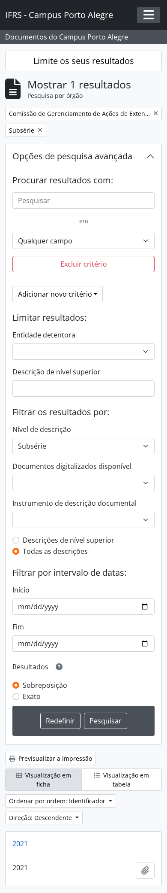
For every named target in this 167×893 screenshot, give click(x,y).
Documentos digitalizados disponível (71, 466)
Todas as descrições (55, 551)
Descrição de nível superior (56, 372)
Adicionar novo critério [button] (55, 294)
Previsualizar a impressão (54, 758)
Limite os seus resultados (83, 61)
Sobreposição (45, 685)
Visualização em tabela (125, 779)
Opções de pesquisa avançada (72, 156)
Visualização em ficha (47, 779)
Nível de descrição (41, 429)
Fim (18, 627)
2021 (20, 843)
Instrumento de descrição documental (74, 503)
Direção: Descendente (41, 818)
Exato (32, 696)
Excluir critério (83, 264)
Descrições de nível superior (68, 540)
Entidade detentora (43, 335)
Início (21, 590)
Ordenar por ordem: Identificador (58, 801)
